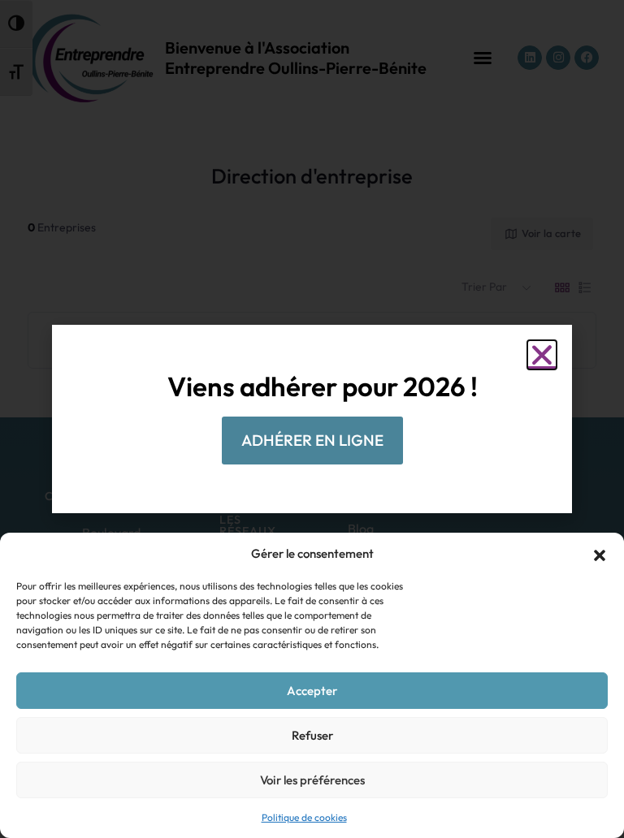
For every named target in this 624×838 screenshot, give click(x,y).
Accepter (312, 690)
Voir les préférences (312, 780)
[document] (312, 419)
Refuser (312, 735)
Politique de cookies (304, 817)
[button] (600, 554)
